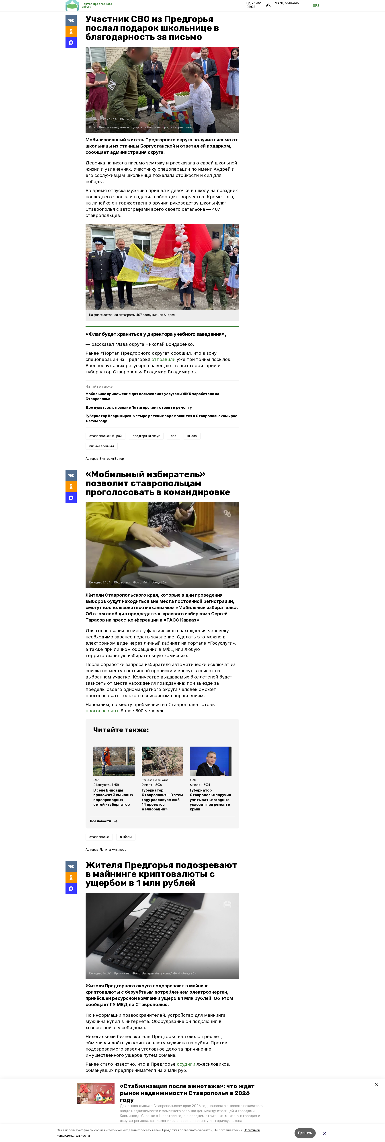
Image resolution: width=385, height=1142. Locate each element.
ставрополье (99, 837)
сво (173, 436)
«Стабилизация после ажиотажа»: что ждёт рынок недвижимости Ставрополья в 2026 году (187, 1093)
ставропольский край (105, 436)
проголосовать (102, 710)
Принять (305, 1133)
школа (192, 436)
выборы (126, 837)
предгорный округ (146, 436)
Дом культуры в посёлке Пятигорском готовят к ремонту (139, 407)
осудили (187, 1064)
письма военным (101, 446)
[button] (96, 1093)
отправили (163, 359)
